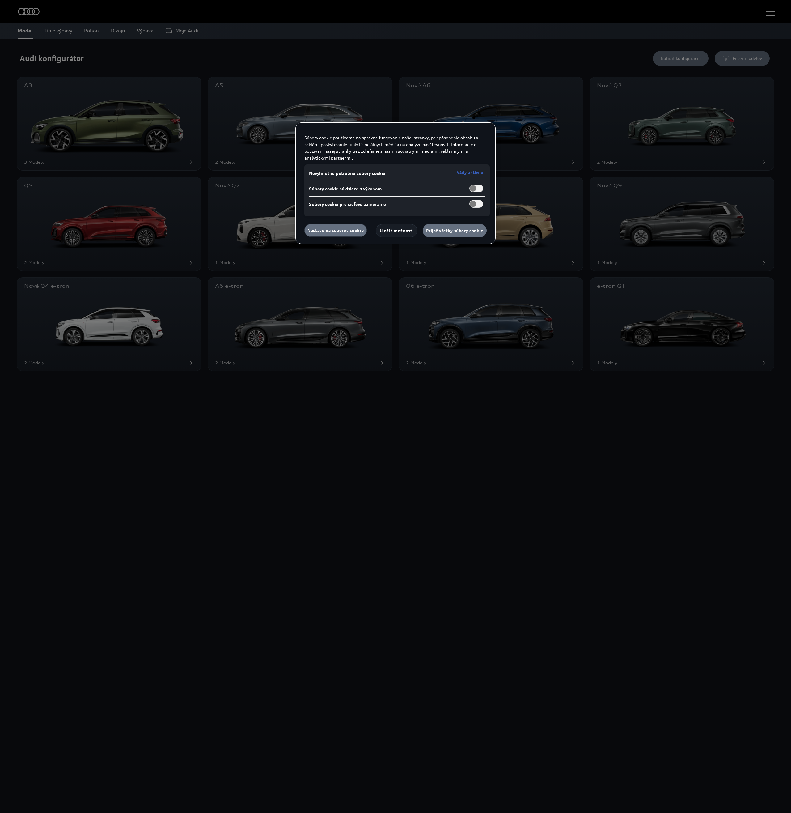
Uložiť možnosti (397, 230)
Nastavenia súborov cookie (335, 230)
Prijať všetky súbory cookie (454, 230)
